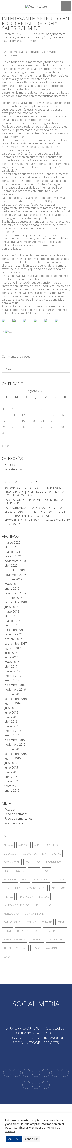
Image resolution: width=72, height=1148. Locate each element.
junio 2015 (11, 767)
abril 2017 (11, 666)
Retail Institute (55, 931)
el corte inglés (14, 871)
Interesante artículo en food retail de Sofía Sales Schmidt (35, 23)
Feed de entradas (16, 814)
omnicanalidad (34, 913)
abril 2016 (11, 721)
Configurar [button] (31, 1139)
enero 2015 (12, 790)
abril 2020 (11, 565)
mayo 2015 (12, 772)
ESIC (46, 871)
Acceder (10, 809)
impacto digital (36, 888)
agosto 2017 (13, 648)
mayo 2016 (12, 717)
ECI (38, 862)
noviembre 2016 (15, 689)
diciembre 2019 (15, 570)
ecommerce (53, 862)
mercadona (11, 913)
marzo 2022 (12, 542)
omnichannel (12, 922)
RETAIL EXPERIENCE (28, 931)
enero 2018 (12, 625)
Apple (37, 845)
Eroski (34, 871)
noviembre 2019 (15, 575)
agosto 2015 (13, 758)
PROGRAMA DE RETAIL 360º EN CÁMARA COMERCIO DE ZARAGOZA (37, 522)
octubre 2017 (13, 639)
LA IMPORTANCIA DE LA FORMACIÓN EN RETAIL (34, 508)
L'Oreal (44, 896)
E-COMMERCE (12, 862)
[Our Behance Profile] (46, 1073)
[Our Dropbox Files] (55, 1073)
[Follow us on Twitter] (7, 1073)
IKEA (17, 888)
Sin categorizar (14, 469)
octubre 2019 (13, 579)
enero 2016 (12, 735)
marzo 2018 (12, 620)
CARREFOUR (54, 845)
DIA (44, 853)
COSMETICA (29, 853)
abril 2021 (11, 547)
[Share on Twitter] (17, 324)
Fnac (25, 879)
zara (7, 956)
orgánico (17, 41)
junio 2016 (11, 712)
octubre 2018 (13, 598)
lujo (48, 905)
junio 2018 (11, 607)
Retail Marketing (14, 939)
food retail (8, 37)
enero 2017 (12, 680)
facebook (10, 879)
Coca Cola (10, 853)
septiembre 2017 (16, 643)
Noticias (10, 465)
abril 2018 (11, 616)
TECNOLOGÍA (55, 939)
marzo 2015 (12, 781)
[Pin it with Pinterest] (38, 324)
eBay (28, 862)
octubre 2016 (13, 694)
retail (7, 931)
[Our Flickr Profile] (26, 1085)
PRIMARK (47, 922)
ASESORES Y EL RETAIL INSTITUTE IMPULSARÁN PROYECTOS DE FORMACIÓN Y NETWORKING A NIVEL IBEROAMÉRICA (34, 491)
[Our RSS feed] (36, 1073)
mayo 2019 (12, 584)
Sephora (36, 939)
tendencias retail (15, 948)
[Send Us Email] (65, 1073)
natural (6, 41)
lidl (37, 905)
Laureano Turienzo (16, 905)
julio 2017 (11, 653)
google (59, 879)
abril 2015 (11, 777)
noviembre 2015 (15, 744)
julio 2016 (11, 708)
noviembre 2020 (15, 561)
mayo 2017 (12, 662)
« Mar (5, 446)
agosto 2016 (13, 703)
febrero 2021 (13, 556)
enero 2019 (12, 588)
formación (41, 879)
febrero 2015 (13, 786)
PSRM (60, 922)
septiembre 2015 (16, 754)
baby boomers (55, 34)
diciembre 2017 (15, 630)
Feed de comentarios (18, 818)
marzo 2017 (12, 671)
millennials (58, 37)
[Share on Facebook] (6, 324)
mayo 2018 (12, 611)
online (31, 922)
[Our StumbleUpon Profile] (46, 1085)
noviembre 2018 (15, 593)
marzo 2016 (12, 726)
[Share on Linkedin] (49, 324)
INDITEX (8, 896)
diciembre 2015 (15, 740)
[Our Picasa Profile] (36, 1085)
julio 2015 (11, 763)
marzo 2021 (12, 552)
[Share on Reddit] (28, 324)
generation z (25, 37)
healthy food (42, 37)
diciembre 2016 (15, 685)
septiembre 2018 (16, 602)
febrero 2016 (13, 731)
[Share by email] (59, 324)
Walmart (51, 948)
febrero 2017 (13, 676)
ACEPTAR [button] (13, 1139)
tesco (36, 948)
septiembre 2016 (16, 699)
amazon (23, 845)
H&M (6, 888)
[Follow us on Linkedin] (17, 1073)
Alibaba (8, 845)
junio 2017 (11, 657)
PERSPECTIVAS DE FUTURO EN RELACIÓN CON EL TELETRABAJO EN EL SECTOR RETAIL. (36, 514)
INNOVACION (25, 896)
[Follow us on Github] (26, 1073)
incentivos (58, 888)
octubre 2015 (13, 749)
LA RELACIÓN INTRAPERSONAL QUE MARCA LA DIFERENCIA (34, 501)
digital (56, 853)
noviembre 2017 (15, 634)
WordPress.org (14, 823)
